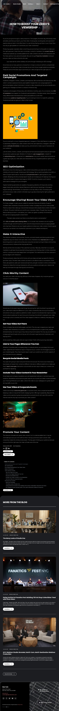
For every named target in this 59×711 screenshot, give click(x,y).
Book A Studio (17, 4)
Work (24, 4)
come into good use (20, 390)
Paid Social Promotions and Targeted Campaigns (16, 464)
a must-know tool (32, 174)
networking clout (10, 156)
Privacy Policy (20, 704)
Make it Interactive (9, 469)
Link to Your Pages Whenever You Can (14, 474)
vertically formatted (13, 146)
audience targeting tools (18, 98)
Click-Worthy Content (10, 470)
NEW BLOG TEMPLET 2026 (14, 535)
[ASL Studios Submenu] (10, 4)
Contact (45, 4)
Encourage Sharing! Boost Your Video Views (15, 467)
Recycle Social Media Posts (12, 475)
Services (30, 4)
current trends (49, 51)
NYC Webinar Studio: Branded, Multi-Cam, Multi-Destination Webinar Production (24, 487)
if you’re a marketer (42, 56)
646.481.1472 (5, 693)
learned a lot (44, 239)
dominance (29, 156)
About (38, 4)
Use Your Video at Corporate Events (14, 479)
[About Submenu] (40, 4)
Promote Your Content (10, 480)
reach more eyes (12, 366)
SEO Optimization (9, 465)
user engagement (38, 154)
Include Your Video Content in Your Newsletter (16, 477)
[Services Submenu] (33, 4)
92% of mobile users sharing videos (16, 221)
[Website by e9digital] (5, 707)
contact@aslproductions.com (9, 694)
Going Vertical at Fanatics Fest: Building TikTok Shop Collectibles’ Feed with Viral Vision (26, 485)
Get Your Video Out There (12, 472)
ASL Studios (6, 4)
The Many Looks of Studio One (13, 484)
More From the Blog (10, 482)
